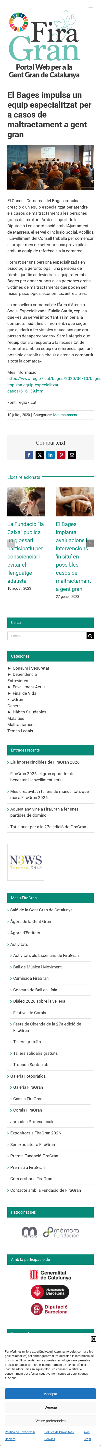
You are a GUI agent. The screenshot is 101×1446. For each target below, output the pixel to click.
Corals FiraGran (27, 1110)
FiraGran (15, 699)
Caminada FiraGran (31, 978)
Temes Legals (20, 730)
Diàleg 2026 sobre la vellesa (39, 1001)
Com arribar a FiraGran (31, 1178)
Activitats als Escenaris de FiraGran (46, 955)
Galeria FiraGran (28, 1087)
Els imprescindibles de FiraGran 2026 (45, 762)
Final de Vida (24, 693)
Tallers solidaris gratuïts (35, 1053)
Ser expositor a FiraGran (32, 1144)
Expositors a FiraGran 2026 (35, 1132)
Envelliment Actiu (29, 686)
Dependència (25, 674)
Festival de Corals (29, 1012)
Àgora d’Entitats (25, 932)
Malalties (15, 718)
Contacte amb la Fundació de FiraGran (45, 1190)
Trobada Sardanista (31, 1064)
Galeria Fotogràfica (28, 1076)
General (14, 705)
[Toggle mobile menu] (91, 7)
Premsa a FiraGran (27, 1167)
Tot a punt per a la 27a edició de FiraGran (48, 826)
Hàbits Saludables (29, 711)
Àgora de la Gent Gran (30, 921)
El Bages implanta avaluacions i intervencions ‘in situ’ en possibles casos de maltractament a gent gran (73, 556)
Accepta (50, 1394)
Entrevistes (17, 680)
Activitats (19, 944)
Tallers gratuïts (27, 1041)
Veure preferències (51, 1421)
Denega (50, 1407)
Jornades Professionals (32, 1121)
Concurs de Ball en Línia (35, 989)
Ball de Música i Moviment (37, 966)
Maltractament (65, 415)
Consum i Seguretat (31, 668)
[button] (93, 1339)
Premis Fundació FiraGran (34, 1155)
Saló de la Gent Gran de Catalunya (41, 909)
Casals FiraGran (27, 1098)
